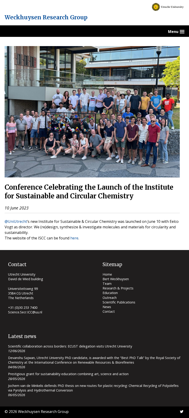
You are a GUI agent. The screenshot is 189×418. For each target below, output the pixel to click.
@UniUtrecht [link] (16, 221)
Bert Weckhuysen (116, 279)
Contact (109, 311)
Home (107, 274)
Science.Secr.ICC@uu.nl (25, 312)
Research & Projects (118, 288)
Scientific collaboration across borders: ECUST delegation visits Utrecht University (70, 346)
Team (107, 283)
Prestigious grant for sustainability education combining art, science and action (68, 374)
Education (110, 293)
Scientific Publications (119, 302)
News (107, 307)
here (74, 238)
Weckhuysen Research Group (46, 17)
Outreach (110, 297)
